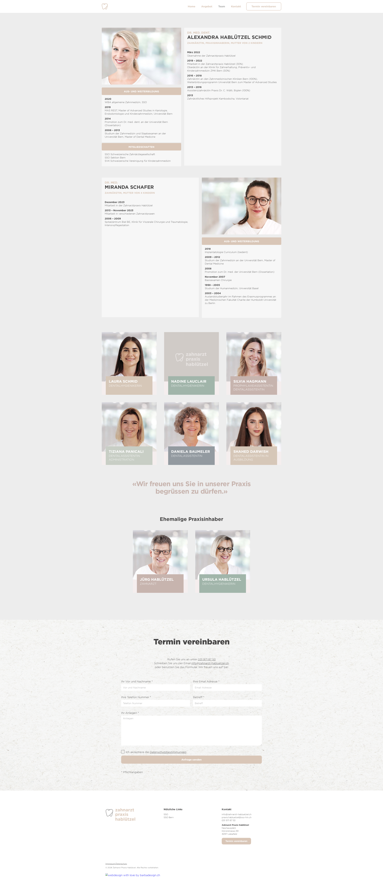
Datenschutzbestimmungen (168, 752)
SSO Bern (169, 817)
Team (221, 6)
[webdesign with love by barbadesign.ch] (132, 873)
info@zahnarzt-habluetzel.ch (210, 663)
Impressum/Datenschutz (116, 864)
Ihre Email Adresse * (206, 681)
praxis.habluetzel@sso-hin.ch (236, 817)
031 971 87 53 (207, 659)
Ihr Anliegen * (130, 712)
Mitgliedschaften (141, 147)
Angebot (206, 6)
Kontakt (236, 6)
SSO (166, 814)
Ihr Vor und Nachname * (137, 681)
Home (191, 6)
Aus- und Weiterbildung (141, 91)
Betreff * (198, 697)
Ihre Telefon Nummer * (136, 697)
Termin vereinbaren (263, 6)
